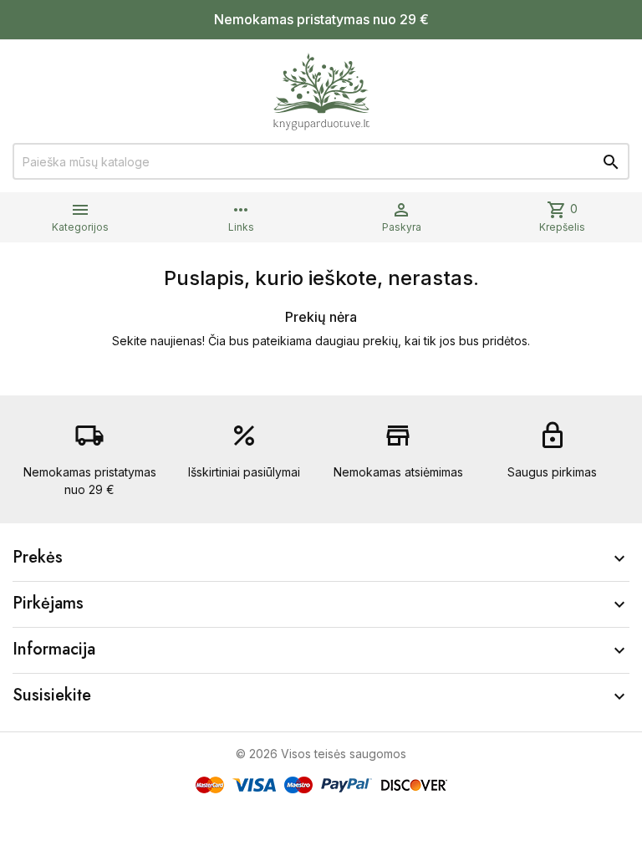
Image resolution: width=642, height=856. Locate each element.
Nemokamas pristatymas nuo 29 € (321, 19)
